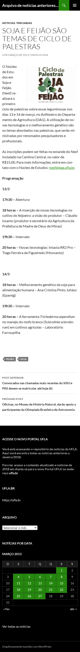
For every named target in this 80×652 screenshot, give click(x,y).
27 (40, 596)
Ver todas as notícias (16, 626)
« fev (6, 609)
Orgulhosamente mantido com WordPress (26, 646)
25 (18, 596)
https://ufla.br (11, 500)
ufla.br (13, 473)
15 (61, 583)
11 (18, 583)
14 (50, 583)
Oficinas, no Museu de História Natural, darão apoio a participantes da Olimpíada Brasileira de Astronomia (39, 404)
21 (50, 589)
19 (29, 589)
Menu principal (74, 5)
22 (61, 589)
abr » (73, 609)
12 (29, 583)
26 (29, 596)
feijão (10, 359)
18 (18, 589)
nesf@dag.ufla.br (61, 167)
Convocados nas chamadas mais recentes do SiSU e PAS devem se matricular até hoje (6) (37, 383)
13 (40, 583)
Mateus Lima (39, 55)
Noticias (8, 23)
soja (23, 359)
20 (40, 589)
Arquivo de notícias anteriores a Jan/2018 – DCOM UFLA (30, 5)
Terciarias (24, 23)
